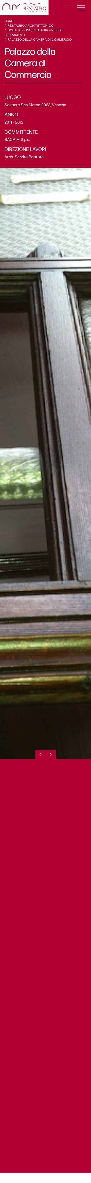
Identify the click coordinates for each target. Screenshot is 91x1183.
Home (9, 21)
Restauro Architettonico (31, 26)
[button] (40, 754)
